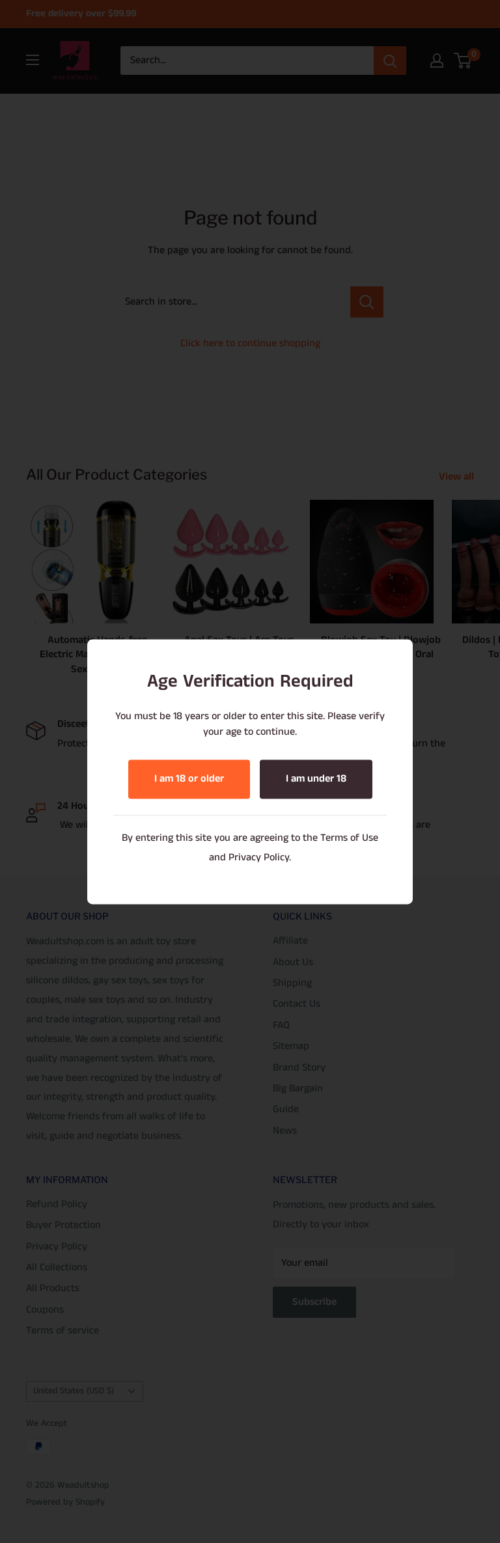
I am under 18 (316, 778)
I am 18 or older (189, 778)
